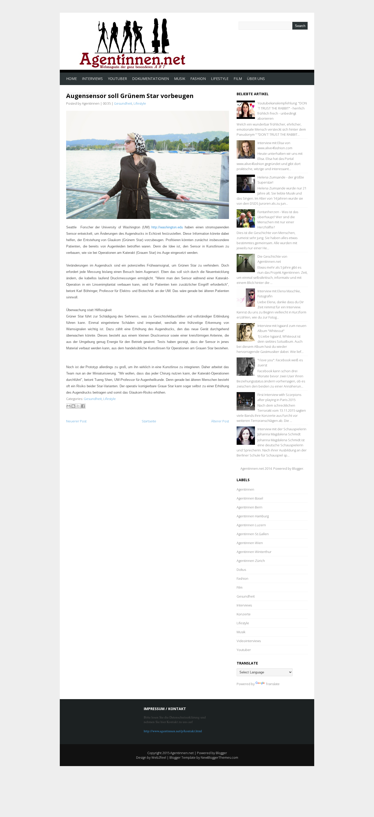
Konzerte (244, 614)
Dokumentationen (150, 78)
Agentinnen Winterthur (254, 551)
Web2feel (158, 757)
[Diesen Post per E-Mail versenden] (68, 406)
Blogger (297, 468)
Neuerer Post (76, 421)
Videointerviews (249, 641)
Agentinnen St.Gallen (253, 534)
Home (71, 78)
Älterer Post (220, 421)
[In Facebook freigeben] (82, 406)
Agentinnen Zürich (251, 560)
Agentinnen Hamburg (253, 516)
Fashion (198, 78)
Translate (273, 684)
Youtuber (117, 78)
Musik (179, 78)
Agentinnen (245, 489)
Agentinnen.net (182, 753)
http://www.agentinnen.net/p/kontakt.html (173, 731)
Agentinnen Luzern (251, 525)
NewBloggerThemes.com (219, 757)
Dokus (241, 569)
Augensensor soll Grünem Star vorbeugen (130, 95)
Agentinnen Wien (250, 543)
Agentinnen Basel (250, 498)
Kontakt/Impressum (85, 93)
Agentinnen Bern (249, 507)
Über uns (256, 78)
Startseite (149, 421)
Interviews (92, 78)
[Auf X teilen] (78, 406)
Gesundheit (123, 103)
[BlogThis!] (73, 406)
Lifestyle (219, 78)
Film (238, 78)
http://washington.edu (167, 227)
